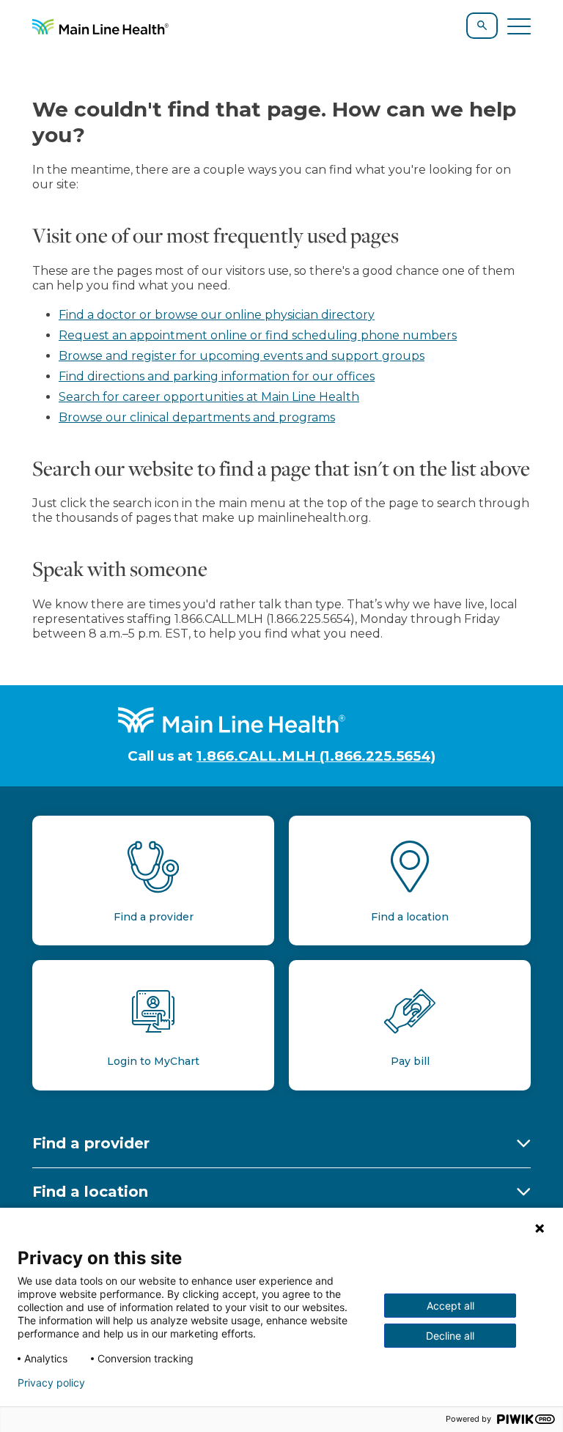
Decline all (450, 1335)
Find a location (90, 1191)
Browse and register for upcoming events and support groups (241, 356)
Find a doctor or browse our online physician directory (217, 315)
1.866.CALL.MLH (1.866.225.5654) (315, 756)
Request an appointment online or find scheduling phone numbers (258, 335)
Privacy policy (51, 1383)
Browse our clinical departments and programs (197, 417)
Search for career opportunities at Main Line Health (209, 397)
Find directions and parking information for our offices (217, 376)
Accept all (450, 1305)
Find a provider (91, 1143)
